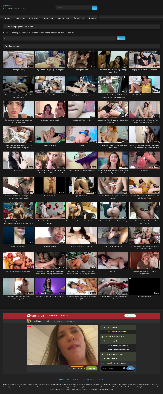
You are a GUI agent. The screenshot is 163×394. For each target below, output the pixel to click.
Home (9, 18)
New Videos (20, 18)
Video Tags (80, 18)
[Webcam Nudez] (7, 6)
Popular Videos (48, 18)
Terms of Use (64, 379)
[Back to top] (156, 387)
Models (93, 18)
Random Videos (63, 18)
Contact (101, 379)
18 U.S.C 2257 (88, 379)
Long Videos (33, 18)
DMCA (76, 379)
